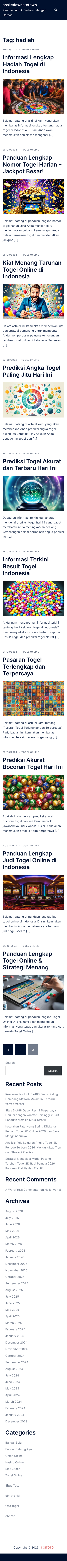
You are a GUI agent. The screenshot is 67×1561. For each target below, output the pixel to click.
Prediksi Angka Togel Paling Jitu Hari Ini (31, 371)
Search (10, 1062)
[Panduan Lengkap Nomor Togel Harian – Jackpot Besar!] (33, 196)
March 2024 (13, 1401)
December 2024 (16, 1342)
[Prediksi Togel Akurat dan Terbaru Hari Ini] (33, 493)
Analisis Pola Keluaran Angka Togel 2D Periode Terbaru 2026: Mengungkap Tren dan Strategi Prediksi (33, 1147)
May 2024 (12, 1388)
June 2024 (12, 1382)
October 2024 (14, 1355)
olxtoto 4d (12, 1495)
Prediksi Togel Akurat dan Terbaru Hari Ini (32, 464)
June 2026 (12, 1224)
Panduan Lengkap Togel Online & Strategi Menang (27, 960)
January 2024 (14, 1415)
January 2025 (14, 1336)
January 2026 (14, 1257)
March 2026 (13, 1244)
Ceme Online (14, 1456)
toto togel (12, 1506)
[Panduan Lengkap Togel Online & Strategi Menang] (33, 992)
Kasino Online (14, 1462)
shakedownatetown (20, 5)
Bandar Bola (13, 1442)
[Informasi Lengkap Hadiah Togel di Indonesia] (33, 96)
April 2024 (12, 1395)
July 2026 (12, 1218)
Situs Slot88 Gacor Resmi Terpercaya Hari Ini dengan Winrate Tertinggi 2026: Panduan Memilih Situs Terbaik (32, 1115)
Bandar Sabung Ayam (19, 1449)
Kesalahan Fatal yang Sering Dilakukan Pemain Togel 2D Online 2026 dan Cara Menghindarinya (32, 1131)
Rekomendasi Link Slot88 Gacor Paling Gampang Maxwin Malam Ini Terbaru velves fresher (31, 1099)
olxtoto (10, 1516)
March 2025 (13, 1323)
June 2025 (12, 1303)
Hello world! (53, 1189)
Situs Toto (12, 1485)
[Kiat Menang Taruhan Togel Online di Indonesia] (33, 301)
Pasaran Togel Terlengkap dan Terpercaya (24, 666)
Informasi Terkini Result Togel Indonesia (26, 566)
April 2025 (12, 1316)
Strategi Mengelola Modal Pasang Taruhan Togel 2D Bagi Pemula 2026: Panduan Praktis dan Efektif (30, 1163)
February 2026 (15, 1250)
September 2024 (16, 1362)
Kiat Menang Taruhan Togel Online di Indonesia (32, 269)
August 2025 (14, 1290)
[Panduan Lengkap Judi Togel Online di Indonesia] (33, 892)
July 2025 (12, 1296)
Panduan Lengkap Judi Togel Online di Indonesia (29, 860)
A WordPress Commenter (22, 1189)
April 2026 (12, 1237)
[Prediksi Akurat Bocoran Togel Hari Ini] (33, 792)
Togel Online (30, 49)
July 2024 (12, 1375)
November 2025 (16, 1270)
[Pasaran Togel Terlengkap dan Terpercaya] (33, 698)
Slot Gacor (12, 1469)
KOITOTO (47, 1547)
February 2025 (15, 1329)
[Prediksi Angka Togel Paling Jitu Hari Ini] (33, 399)
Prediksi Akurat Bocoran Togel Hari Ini (33, 763)
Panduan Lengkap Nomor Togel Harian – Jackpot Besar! (32, 164)
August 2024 (14, 1369)
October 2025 (14, 1277)
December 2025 (16, 1264)
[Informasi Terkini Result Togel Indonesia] (33, 598)
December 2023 (16, 1421)
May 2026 (12, 1231)
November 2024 (16, 1349)
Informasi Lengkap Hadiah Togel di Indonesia (28, 64)
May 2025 (12, 1309)
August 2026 (14, 1211)
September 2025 (16, 1283)
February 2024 (15, 1408)
